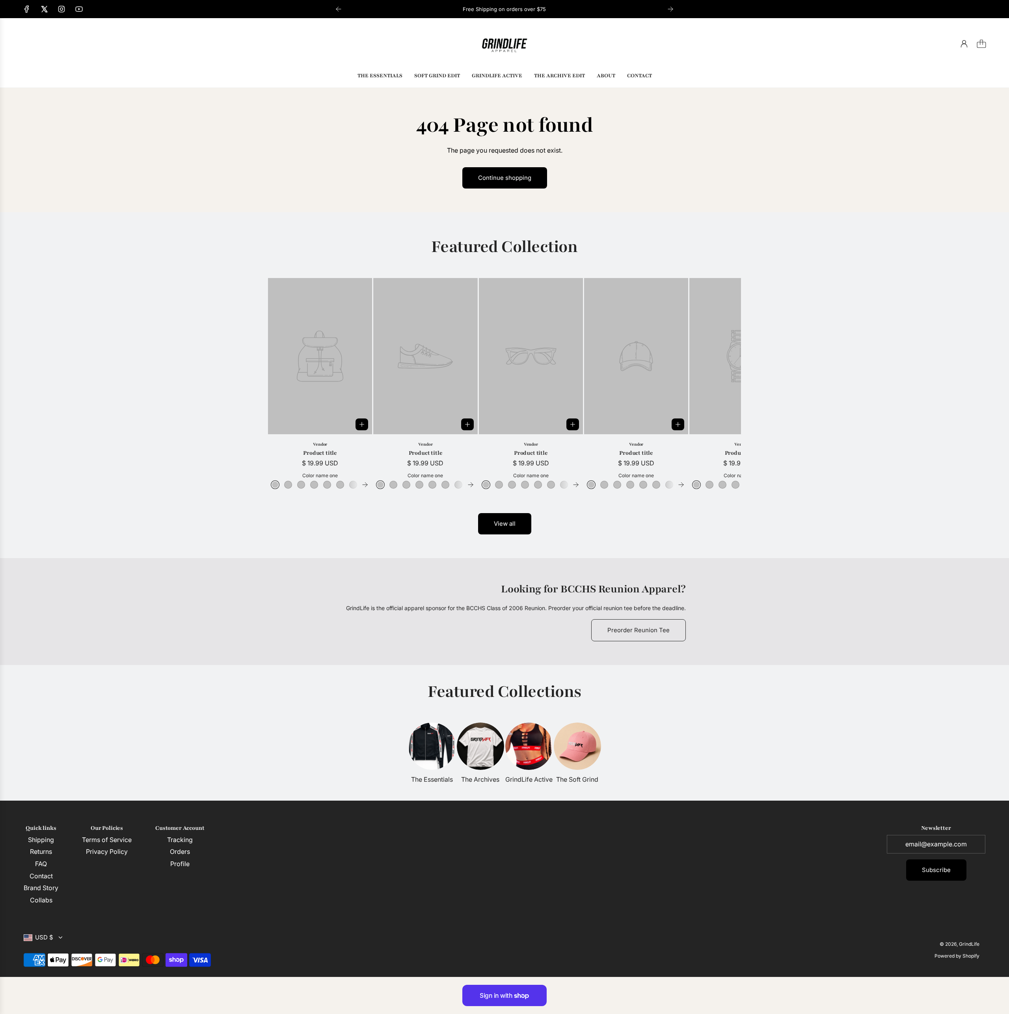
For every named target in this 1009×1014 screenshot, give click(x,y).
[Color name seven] (353, 485)
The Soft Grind (577, 779)
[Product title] (320, 356)
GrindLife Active (529, 779)
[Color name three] (301, 485)
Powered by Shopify (957, 956)
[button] (287, 383)
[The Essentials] (432, 746)
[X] (44, 9)
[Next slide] (670, 9)
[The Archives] (480, 746)
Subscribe (936, 870)
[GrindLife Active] (529, 746)
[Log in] (964, 43)
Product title (320, 453)
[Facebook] (26, 9)
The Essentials (432, 779)
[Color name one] (275, 485)
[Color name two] (288, 485)
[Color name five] (327, 485)
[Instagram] (61, 9)
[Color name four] (314, 485)
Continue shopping (504, 177)
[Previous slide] (338, 9)
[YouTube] (78, 9)
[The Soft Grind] (577, 746)
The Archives (480, 779)
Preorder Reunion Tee (638, 630)
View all (505, 523)
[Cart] (981, 43)
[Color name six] (340, 485)
